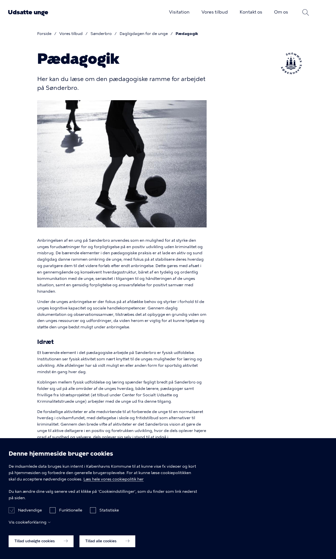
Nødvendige (30, 510)
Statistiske (109, 510)
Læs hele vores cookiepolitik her (113, 479)
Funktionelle (70, 510)
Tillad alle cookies (101, 541)
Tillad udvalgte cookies (35, 541)
